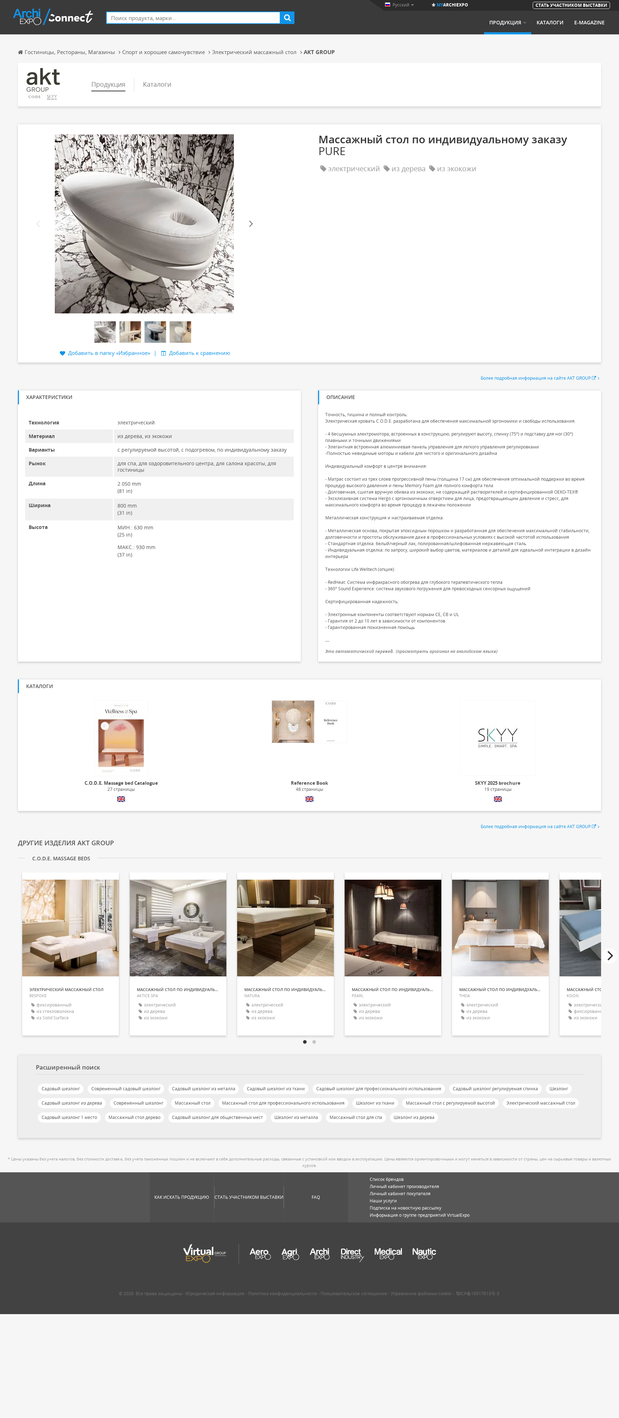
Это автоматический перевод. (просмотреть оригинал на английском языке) (411, 651)
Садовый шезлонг (61, 1089)
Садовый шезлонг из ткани (276, 1089)
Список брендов (387, 1179)
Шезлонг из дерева (414, 1117)
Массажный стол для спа (356, 1117)
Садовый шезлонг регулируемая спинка (495, 1089)
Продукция (505, 22)
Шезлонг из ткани (375, 1103)
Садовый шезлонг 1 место (69, 1117)
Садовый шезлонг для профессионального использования (378, 1089)
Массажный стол (193, 1103)
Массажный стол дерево (134, 1117)
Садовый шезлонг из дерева (72, 1103)
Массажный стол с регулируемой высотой (450, 1103)
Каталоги (550, 22)
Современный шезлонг (138, 1103)
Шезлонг (559, 1089)
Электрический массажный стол (541, 1103)
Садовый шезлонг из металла (203, 1089)
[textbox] (193, 17)
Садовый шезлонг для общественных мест (217, 1117)
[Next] (250, 223)
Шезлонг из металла (296, 1117)
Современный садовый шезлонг (125, 1089)
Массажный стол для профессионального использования (283, 1103)
